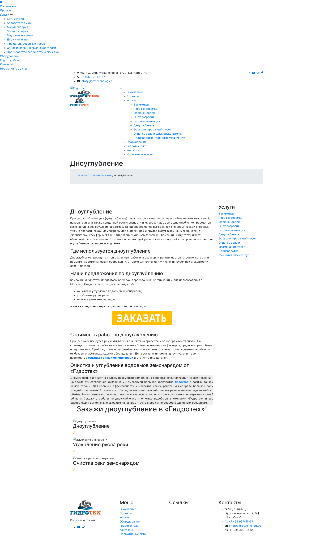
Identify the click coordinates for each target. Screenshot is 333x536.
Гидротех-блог (10, 60)
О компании (8, 6)
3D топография (17, 31)
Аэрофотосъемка (19, 23)
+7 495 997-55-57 (92, 77)
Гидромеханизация (20, 35)
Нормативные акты (13, 68)
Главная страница (88, 175)
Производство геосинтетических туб (33, 52)
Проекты (6, 10)
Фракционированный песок (26, 43)
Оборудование (10, 56)
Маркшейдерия (17, 27)
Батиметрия (15, 18)
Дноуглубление (17, 39)
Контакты (6, 64)
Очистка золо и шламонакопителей (31, 47)
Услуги (4, 14)
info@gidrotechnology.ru (97, 81)
